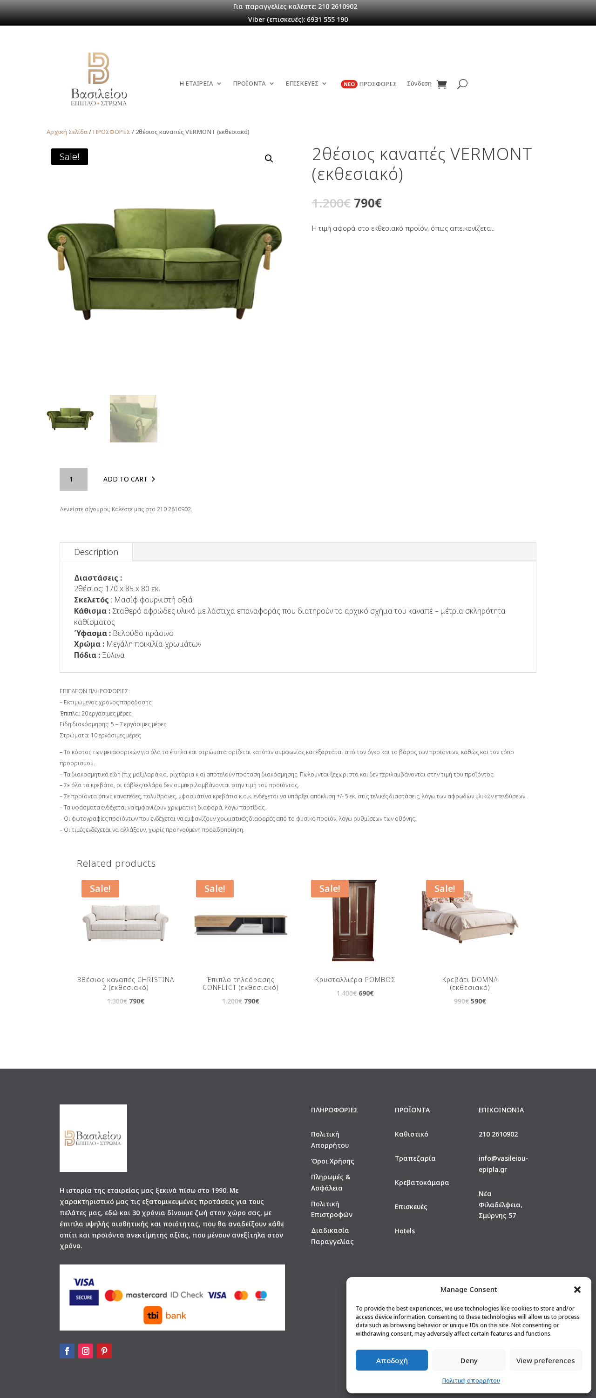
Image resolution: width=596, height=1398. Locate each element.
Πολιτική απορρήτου (471, 1381)
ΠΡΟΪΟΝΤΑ (249, 83)
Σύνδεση (419, 83)
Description (96, 551)
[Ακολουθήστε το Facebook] (67, 1351)
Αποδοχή (392, 1360)
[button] (577, 1289)
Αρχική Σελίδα (67, 131)
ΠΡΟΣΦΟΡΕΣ (370, 84)
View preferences (545, 1360)
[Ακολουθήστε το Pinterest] (104, 1351)
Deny (469, 1360)
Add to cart (125, 479)
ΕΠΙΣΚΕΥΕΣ (301, 83)
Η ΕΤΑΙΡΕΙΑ (196, 83)
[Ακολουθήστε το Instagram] (85, 1351)
